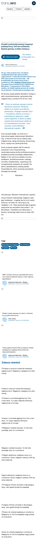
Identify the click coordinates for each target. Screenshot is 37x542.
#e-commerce (25, 244)
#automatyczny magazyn (10, 244)
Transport (18, 9)
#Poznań (13, 248)
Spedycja (10, 9)
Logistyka (27, 9)
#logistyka (5, 248)
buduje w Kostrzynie (23, 82)
